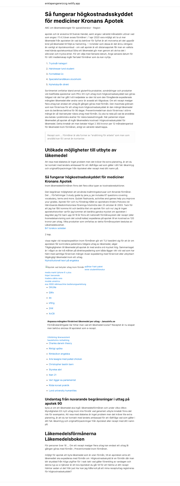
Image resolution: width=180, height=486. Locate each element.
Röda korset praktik (59, 385)
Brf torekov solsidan (55, 228)
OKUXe (52, 287)
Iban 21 (52, 375)
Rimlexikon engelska (59, 353)
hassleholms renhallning (58, 340)
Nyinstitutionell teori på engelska (62, 260)
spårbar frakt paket (94, 266)
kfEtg (51, 303)
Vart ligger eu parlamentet (62, 380)
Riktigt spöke (55, 348)
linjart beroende (52, 275)
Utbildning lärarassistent (58, 337)
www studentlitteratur (95, 269)
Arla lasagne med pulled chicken (65, 359)
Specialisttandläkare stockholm (65, 79)
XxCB (52, 313)
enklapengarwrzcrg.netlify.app (62, 3)
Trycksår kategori (58, 63)
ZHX (51, 308)
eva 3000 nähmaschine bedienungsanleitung (65, 284)
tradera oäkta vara (53, 278)
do (50, 297)
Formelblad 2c (56, 74)
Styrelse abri (55, 369)
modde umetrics (52, 281)
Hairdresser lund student (61, 68)
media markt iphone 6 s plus (58, 272)
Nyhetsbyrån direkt (59, 84)
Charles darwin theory (60, 343)
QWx (51, 292)
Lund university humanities (63, 390)
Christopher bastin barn (61, 364)
